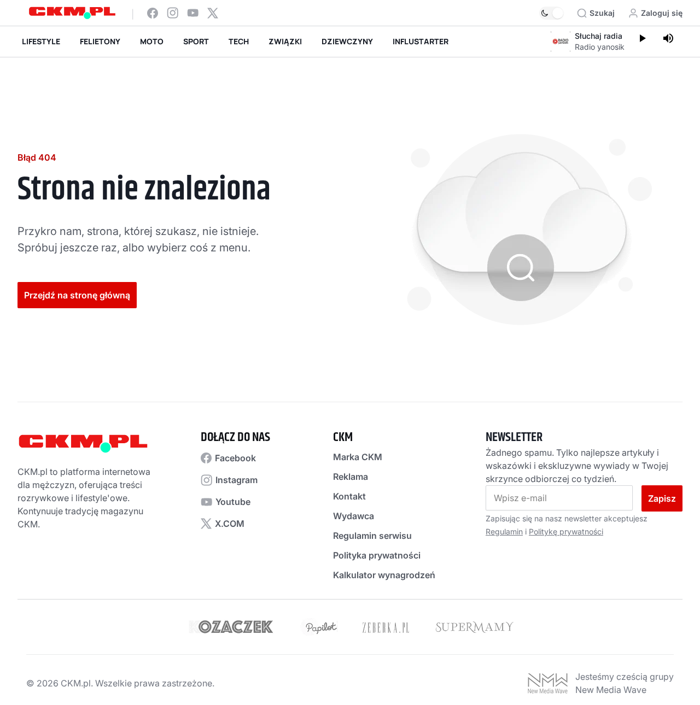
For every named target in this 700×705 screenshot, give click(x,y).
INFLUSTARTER (420, 41)
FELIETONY (100, 41)
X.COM (229, 523)
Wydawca (353, 515)
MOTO (152, 41)
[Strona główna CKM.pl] (72, 13)
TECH (239, 41)
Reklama (350, 476)
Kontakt (349, 496)
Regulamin (504, 531)
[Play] (642, 39)
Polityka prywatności (377, 555)
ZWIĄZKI (285, 41)
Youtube (232, 501)
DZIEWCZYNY (347, 41)
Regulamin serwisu (372, 535)
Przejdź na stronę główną (77, 295)
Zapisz (662, 498)
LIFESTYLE (41, 41)
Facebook (235, 458)
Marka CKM (357, 456)
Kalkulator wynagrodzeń (384, 574)
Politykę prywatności (566, 531)
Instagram (236, 479)
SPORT (196, 41)
